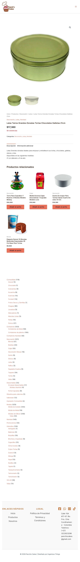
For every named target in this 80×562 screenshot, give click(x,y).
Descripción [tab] (11, 146)
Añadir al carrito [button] (15, 207)
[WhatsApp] (64, 508)
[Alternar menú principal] (76, 7)
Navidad (23, 120)
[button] (70, 27)
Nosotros (13, 521)
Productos (14, 114)
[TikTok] (74, 508)
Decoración (23, 114)
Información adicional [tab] (25, 146)
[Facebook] (59, 508)
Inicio (8, 114)
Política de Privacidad (40, 513)
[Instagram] (69, 508)
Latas (30, 114)
